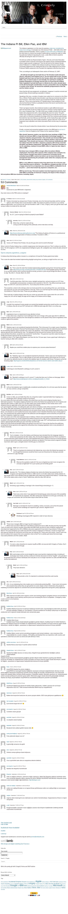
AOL (34, 881)
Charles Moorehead (11, 185)
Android (31, 881)
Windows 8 (58, 887)
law (37, 179)
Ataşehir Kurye (10, 650)
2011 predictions (4, 881)
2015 (22, 179)
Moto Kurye (9, 593)
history (34, 179)
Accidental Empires (15, 882)
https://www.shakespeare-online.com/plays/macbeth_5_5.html (31, 379)
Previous (59, 36)
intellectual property (31, 885)
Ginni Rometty (6, 885)
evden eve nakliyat (11, 785)
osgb (8, 741)
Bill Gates (56, 881)
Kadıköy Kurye (10, 606)
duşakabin (9, 725)
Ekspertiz (9, 774)
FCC (61, 883)
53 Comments (49, 179)
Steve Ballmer (28, 887)
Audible (3, 830)
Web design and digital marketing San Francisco (15, 844)
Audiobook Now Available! (10, 828)
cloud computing (5, 883)
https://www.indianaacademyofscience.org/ (22, 233)
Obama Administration (12, 887)
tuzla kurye (9, 693)
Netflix (64, 885)
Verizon (54, 887)
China (64, 881)
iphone (42, 885)
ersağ (8, 805)
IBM (21, 885)
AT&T (51, 881)
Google (13, 885)
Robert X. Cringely (6, 179)
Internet (38, 885)
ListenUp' (3, 833)
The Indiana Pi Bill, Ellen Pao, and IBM (24, 44)
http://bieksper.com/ (34, 780)
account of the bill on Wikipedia (54, 51)
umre (8, 749)
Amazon (24, 881)
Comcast (12, 883)
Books (24, 179)
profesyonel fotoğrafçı (12, 733)
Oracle (19, 887)
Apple (38, 881)
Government (29, 179)
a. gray (8, 366)
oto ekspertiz (10, 709)
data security (49, 883)
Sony (22, 887)
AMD (28, 881)
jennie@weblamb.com (37, 836)
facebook (56, 883)
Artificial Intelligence (46, 881)
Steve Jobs (36, 887)
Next (65, 36)
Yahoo (63, 887)
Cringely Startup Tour (40, 883)
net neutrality (4, 887)
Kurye (8, 666)
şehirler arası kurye (11, 642)
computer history (18, 883)
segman (8, 795)
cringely (31, 883)
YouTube (3, 889)
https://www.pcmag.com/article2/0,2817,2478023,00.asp (29, 269)
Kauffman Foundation (48, 885)
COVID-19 (25, 883)
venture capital (48, 887)
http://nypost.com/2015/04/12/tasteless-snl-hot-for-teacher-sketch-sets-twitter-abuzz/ (38, 360)
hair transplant (10, 701)
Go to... (4, 27)
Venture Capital (41, 179)
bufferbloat (61, 881)
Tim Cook (43, 887)
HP (18, 885)
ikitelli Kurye (9, 683)
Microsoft (57, 885)
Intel (25, 886)
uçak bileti (9, 717)
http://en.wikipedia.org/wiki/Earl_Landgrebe (13, 253)
